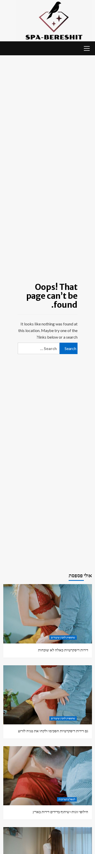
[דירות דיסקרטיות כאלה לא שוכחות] (47, 613)
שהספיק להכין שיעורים (63, 637)
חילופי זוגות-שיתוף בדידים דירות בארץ (60, 811)
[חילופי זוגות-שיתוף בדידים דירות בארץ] (47, 775)
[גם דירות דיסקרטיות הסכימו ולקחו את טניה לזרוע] (47, 694)
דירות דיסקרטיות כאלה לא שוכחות (63, 650)
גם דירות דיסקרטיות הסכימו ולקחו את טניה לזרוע (53, 730)
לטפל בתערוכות (67, 799)
